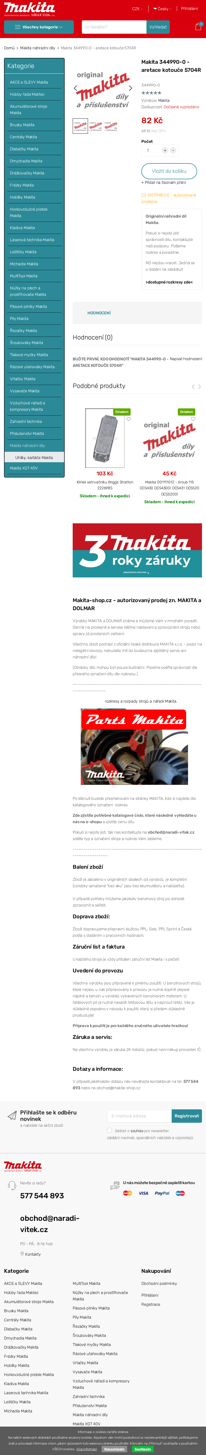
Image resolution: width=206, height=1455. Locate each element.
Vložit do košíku (169, 171)
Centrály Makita (23, 137)
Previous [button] (75, 88)
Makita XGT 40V (24, 468)
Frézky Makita (22, 185)
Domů (9, 48)
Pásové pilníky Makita (28, 306)
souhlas (137, 1131)
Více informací (86, 1449)
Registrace (150, 1304)
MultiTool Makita (24, 276)
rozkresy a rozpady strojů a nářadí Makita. (141, 701)
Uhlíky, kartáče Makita (34, 457)
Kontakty (32, 1254)
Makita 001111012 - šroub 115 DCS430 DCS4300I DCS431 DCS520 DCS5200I (169, 488)
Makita (164, 100)
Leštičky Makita (23, 251)
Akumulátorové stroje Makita (28, 109)
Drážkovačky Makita (27, 173)
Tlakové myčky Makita (29, 354)
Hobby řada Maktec (27, 94)
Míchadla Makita (24, 264)
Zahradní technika (26, 421)
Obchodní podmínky (159, 1283)
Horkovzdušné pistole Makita (28, 212)
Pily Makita (19, 318)
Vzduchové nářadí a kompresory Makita (27, 406)
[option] (103, 88)
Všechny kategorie (40, 27)
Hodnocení (99, 313)
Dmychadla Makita (26, 161)
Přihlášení (189, 8)
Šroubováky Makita (26, 342)
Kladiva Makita (22, 227)
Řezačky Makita (23, 330)
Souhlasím (143, 1449)
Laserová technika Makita (32, 239)
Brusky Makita (22, 124)
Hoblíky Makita (22, 197)
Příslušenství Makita (27, 433)
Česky (163, 9)
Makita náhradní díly (37, 48)
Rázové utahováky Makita (32, 366)
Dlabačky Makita (24, 149)
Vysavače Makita (24, 391)
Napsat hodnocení (186, 358)
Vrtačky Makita (22, 378)
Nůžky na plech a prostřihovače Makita (28, 291)
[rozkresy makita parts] (134, 746)
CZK (136, 9)
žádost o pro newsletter (142, 1131)
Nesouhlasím (114, 1449)
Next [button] (130, 88)
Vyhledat (158, 26)
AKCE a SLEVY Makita (29, 82)
